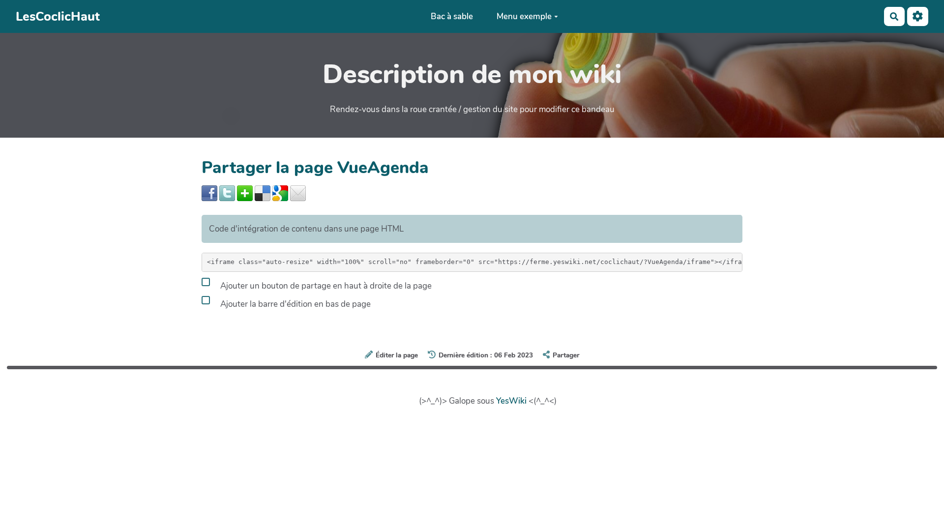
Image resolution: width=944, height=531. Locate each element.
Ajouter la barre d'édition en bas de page (294, 304)
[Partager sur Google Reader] (280, 193)
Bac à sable (452, 16)
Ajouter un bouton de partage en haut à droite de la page (325, 286)
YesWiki (511, 401)
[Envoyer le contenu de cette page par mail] (298, 193)
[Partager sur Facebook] (209, 193)
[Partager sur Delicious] (262, 193)
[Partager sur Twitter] (227, 193)
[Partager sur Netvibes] (245, 193)
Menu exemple (524, 16)
